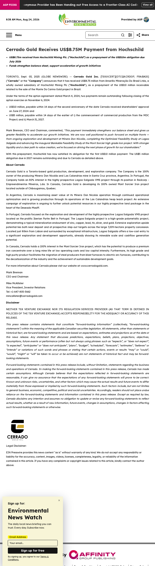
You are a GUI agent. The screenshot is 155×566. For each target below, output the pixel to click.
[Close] (59, 500)
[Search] (122, 35)
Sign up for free (32, 550)
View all (147, 4)
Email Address (17, 537)
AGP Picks (10, 4)
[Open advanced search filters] (130, 35)
